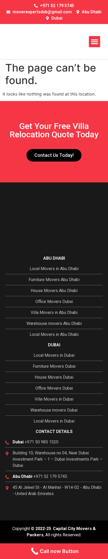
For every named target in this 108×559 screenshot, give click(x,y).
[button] (94, 41)
